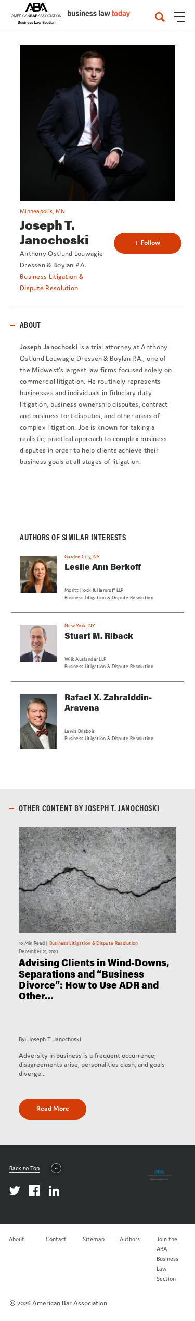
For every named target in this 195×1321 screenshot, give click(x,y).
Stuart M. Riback (98, 635)
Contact (56, 1239)
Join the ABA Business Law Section (167, 1259)
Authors (130, 1239)
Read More (52, 1108)
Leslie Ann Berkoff (102, 566)
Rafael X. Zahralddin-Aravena (108, 702)
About (16, 1239)
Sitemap (94, 1239)
